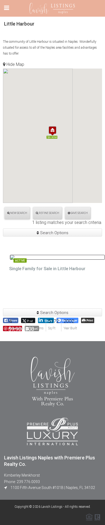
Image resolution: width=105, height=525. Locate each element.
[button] (52, 131)
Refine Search (48, 213)
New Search (18, 213)
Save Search (79, 213)
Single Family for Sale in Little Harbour (47, 268)
